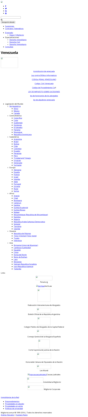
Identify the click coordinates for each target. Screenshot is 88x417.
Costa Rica (18, 118)
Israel (16, 177)
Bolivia (16, 144)
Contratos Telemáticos (14, 28)
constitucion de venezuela (44, 71)
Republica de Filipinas (22, 233)
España (17, 172)
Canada (17, 113)
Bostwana (18, 200)
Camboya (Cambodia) (22, 247)
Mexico (16, 111)
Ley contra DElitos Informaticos (44, 75)
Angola (16, 196)
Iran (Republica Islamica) (23, 266)
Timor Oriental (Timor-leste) (25, 236)
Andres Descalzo (7, 415)
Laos (16, 259)
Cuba (16, 120)
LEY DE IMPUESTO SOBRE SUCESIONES (44, 92)
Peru (16, 156)
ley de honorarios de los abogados (44, 96)
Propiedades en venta (14, 406)
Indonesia (18, 240)
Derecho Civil (14, 42)
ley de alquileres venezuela (44, 100)
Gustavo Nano (22, 415)
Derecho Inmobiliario (18, 40)
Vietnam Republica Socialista (25, 264)
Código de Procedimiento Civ (43, 87)
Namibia (17, 217)
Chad (16, 198)
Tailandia (17, 269)
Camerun (17, 203)
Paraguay (17, 153)
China (16, 252)
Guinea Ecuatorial (21, 207)
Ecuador (17, 151)
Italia (16, 181)
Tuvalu (16, 238)
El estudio (9, 32)
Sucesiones (9, 26)
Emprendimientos (12, 401)
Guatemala (18, 123)
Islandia (17, 179)
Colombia (17, 148)
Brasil (16, 141)
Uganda (17, 229)
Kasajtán (17, 250)
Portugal (17, 184)
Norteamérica (15, 106)
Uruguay (17, 160)
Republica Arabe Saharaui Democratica (29, 222)
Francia (17, 174)
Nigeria (17, 219)
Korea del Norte (20, 255)
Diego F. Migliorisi (16, 35)
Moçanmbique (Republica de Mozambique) (31, 214)
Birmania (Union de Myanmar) (26, 245)
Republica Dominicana (23, 134)
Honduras (18, 125)
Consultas (9, 47)
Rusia (16, 189)
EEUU (16, 108)
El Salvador (18, 127)
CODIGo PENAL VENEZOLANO (44, 79)
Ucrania (17, 186)
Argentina (18, 139)
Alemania (17, 170)
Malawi (16, 212)
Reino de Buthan (20, 257)
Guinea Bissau (19, 210)
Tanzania (17, 226)
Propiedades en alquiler (14, 404)
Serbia (16, 191)
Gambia (17, 205)
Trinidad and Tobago (22, 158)
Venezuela (18, 163)
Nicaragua (18, 132)
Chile (16, 146)
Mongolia (17, 262)
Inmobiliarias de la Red (10, 397)
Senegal (17, 224)
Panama (17, 130)
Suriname (17, 165)
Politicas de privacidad (14, 408)
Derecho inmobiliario (17, 44)
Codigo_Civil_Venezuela (44, 83)
